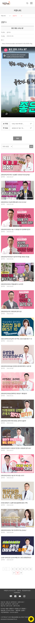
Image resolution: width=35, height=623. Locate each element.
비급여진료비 (17, 592)
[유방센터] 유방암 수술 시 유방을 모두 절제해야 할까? (15, 229)
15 (27, 569)
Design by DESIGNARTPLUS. (9, 619)
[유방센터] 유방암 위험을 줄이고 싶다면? (12, 284)
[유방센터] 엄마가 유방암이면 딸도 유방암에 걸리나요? (16, 448)
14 (23, 569)
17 (14, 573)
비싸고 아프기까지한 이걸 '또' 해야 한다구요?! (18, 124)
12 (16, 569)
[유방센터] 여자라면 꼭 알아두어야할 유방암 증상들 (15, 257)
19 (21, 573)
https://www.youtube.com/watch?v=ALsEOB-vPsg (17, 43)
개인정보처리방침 (26, 590)
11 (13, 569)
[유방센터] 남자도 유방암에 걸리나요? (11, 311)
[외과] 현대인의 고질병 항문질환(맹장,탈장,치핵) (14, 503)
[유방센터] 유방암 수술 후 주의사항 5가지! (12, 475)
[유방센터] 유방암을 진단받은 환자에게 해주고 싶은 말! (16, 366)
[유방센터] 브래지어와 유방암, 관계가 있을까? (13, 421)
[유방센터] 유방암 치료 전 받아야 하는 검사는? (13, 530)
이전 (8, 569)
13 (20, 569)
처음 (4, 569)
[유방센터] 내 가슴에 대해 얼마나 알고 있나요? (13, 202)
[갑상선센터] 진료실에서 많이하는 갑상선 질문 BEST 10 (16, 339)
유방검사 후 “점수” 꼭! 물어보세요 (18, 128)
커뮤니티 (3, 16)
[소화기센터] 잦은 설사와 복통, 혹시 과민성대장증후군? (16, 557)
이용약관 (19, 590)
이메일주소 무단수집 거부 (10, 590)
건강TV (15, 16)
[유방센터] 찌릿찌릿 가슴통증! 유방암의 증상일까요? (15, 175)
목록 (17, 138)
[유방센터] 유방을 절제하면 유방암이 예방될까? (14, 393)
